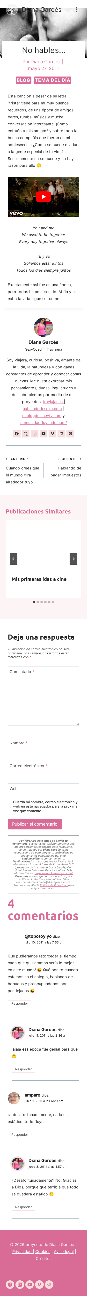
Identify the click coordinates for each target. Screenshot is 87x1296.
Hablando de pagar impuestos (66, 467)
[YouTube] (29, 1284)
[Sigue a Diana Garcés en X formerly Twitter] (25, 433)
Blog (23, 80)
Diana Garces (43, 1029)
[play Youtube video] (43, 197)
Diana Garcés (43, 342)
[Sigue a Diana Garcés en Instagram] (34, 433)
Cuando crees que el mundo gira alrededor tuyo (22, 470)
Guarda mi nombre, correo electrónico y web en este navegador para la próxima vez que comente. (45, 806)
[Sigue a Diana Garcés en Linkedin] (61, 433)
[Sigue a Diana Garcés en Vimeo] (52, 433)
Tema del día (52, 80)
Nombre (19, 742)
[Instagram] (19, 1284)
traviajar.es (53, 401)
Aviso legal (64, 1251)
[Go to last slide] (13, 559)
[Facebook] (10, 1284)
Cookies (42, 1251)
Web (14, 788)
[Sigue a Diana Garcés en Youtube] (43, 433)
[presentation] (43, 545)
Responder (19, 1003)
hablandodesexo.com (42, 408)
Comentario (22, 671)
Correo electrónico (28, 765)
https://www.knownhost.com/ (54, 873)
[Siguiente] (73, 559)
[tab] (34, 602)
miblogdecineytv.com (41, 415)
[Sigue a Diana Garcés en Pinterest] (70, 433)
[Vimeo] (39, 1284)
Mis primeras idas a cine (39, 579)
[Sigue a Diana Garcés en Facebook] (17, 433)
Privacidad (22, 1251)
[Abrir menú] (76, 9)
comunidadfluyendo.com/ (43, 422)
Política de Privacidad (54, 885)
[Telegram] (49, 1284)
